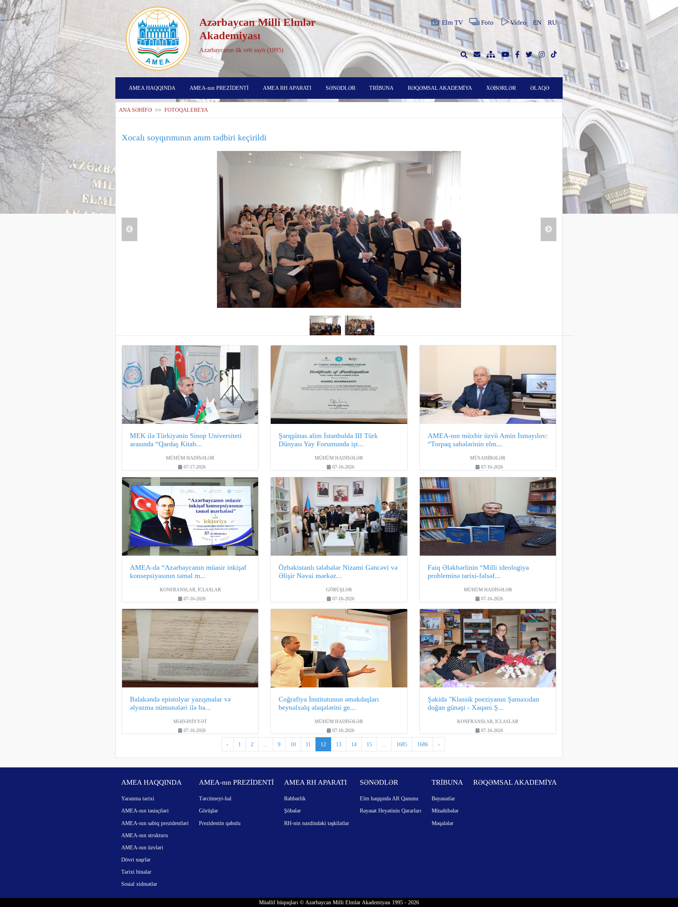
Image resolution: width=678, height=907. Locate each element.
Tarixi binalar (136, 872)
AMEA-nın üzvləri (142, 847)
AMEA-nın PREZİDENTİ (219, 88)
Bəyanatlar (443, 798)
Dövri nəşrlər (136, 859)
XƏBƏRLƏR (501, 88)
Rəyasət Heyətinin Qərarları (390, 810)
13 (338, 744)
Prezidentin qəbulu (220, 823)
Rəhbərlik (295, 798)
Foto (487, 22)
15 (369, 744)
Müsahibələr (445, 810)
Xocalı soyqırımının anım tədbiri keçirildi (194, 137)
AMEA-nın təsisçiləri (145, 810)
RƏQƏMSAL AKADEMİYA (440, 88)
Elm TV (452, 22)
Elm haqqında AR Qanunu (389, 798)
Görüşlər (208, 810)
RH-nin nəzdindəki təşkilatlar (316, 823)
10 (293, 744)
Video (518, 22)
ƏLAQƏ (539, 88)
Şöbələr (292, 810)
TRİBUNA (381, 88)
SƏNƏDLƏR (340, 88)
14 (354, 744)
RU (552, 22)
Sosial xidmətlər (139, 884)
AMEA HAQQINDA (152, 88)
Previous (129, 229)
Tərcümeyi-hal (215, 798)
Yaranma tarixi (137, 798)
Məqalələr (443, 823)
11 (308, 744)
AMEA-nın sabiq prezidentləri (155, 823)
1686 (422, 744)
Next (548, 229)
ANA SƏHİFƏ (135, 110)
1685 (401, 744)
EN (537, 22)
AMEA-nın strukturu (144, 835)
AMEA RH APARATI (287, 88)
